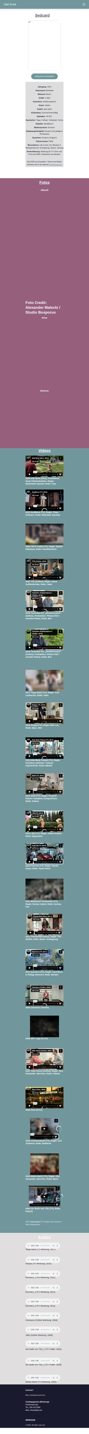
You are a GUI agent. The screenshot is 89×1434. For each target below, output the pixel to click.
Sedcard (42, 15)
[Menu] (84, 4)
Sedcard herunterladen (44, 76)
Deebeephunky (55, 164)
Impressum (30, 1420)
